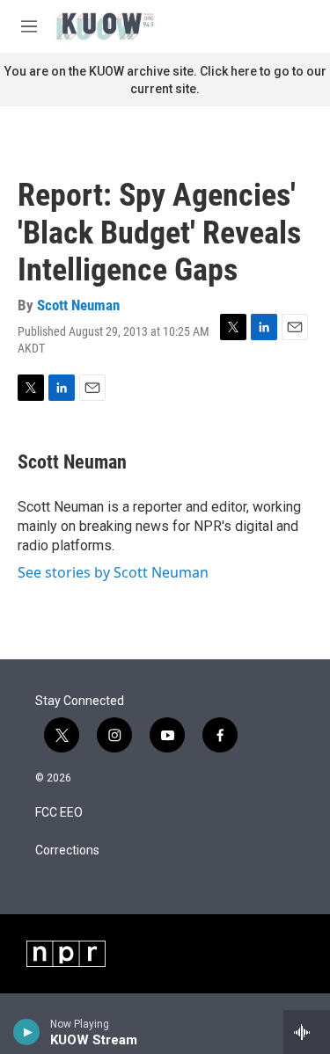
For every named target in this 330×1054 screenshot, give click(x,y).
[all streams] (306, 1032)
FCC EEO (59, 812)
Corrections (67, 850)
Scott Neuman (78, 305)
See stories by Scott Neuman (113, 572)
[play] (27, 1032)
